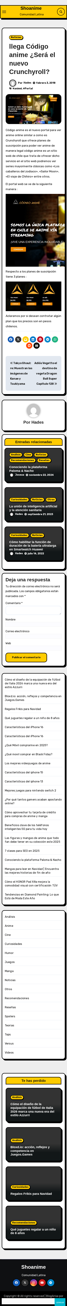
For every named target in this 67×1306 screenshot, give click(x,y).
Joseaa (19, 474)
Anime (9, 925)
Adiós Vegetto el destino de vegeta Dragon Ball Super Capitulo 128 (45, 373)
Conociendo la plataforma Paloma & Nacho (28, 469)
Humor (9, 953)
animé (18, 88)
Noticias (16, 37)
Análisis (16, 454)
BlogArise (52, 1296)
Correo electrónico (17, 631)
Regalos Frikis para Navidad (23, 709)
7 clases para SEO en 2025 (22, 850)
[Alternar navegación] (4, 12)
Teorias (9, 1025)
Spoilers (10, 1016)
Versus (9, 1043)
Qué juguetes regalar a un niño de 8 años (32, 718)
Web (8, 643)
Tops (8, 1034)
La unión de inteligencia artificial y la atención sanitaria (33, 508)
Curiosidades (19, 499)
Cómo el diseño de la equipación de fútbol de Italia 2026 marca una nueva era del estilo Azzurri (32, 683)
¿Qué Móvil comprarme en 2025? (26, 745)
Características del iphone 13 (24, 781)
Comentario (14, 603)
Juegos (10, 962)
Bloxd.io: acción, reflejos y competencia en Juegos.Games (30, 1150)
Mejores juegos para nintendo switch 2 (30, 790)
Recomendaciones (22, 460)
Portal (29, 88)
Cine (28, 454)
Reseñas (44, 460)
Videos (9, 1052)
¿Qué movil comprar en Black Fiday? (29, 754)
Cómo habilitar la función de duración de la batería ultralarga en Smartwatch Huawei (32, 545)
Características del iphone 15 (24, 772)
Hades (27, 82)
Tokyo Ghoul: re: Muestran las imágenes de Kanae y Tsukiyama (21, 373)
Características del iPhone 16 (24, 727)
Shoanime (31, 8)
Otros (51, 499)
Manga (9, 971)
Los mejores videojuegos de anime (27, 763)
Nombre (10, 619)
